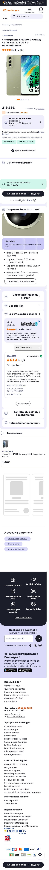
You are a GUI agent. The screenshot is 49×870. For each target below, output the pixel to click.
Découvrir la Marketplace (16, 823)
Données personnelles (14, 773)
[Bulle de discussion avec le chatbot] (40, 854)
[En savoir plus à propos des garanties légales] (34, 200)
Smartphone (17, 25)
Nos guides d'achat (13, 698)
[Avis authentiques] (29, 323)
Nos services (10, 735)
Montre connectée (16, 549)
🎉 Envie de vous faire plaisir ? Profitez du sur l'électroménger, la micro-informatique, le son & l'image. (23, 3)
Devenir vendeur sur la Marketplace (21, 826)
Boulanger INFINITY (13, 754)
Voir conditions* (23, 617)
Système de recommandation (18, 783)
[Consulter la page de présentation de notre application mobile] (10, 670)
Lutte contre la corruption (16, 789)
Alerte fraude (10, 803)
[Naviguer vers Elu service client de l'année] (23, 838)
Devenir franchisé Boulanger (17, 816)
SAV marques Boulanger (15, 742)
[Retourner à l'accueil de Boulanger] (11, 10)
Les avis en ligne (12, 786)
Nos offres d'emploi (13, 813)
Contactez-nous (12, 685)
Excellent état (9, 142)
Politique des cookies (14, 780)
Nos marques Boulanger (15, 738)
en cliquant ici (22, 339)
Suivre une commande (15, 692)
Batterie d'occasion (26, 142)
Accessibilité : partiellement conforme (22, 792)
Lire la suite (36, 376)
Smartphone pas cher (17, 538)
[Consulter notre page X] (35, 646)
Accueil (5, 25)
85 (21, 50)
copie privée (40, 109)
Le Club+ (23, 112)
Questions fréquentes (14, 689)
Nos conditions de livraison (16, 695)
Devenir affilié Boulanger (15, 819)
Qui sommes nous (13, 726)
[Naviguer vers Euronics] (23, 831)
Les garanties (10, 767)
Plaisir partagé (11, 729)
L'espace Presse (11, 732)
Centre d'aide (10, 701)
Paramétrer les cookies (15, 776)
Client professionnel (13, 751)
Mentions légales (12, 770)
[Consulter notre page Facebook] (30, 646)
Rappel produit (11, 800)
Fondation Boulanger (14, 748)
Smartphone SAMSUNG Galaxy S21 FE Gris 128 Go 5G (23, 380)
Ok (38, 638)
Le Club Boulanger (12, 745)
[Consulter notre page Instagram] (40, 646)
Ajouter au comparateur (25, 151)
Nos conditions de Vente (15, 764)
